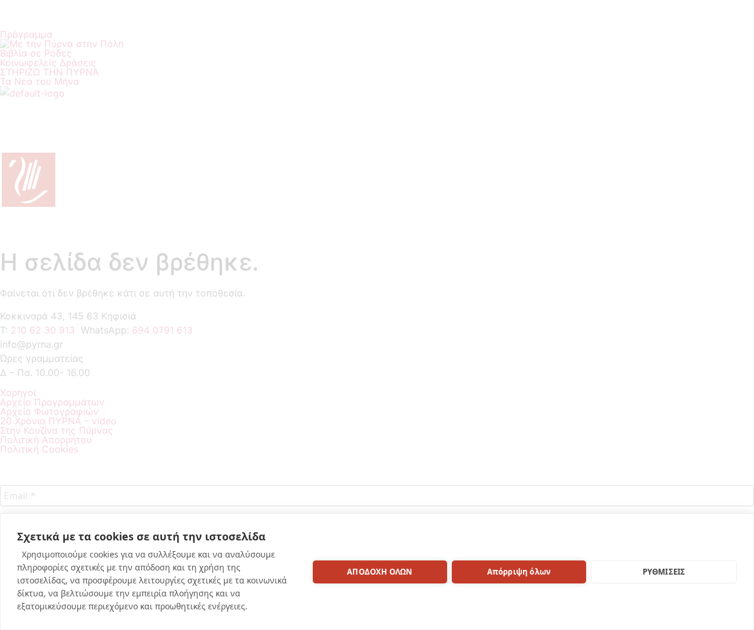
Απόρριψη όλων (519, 571)
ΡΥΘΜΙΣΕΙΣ (664, 571)
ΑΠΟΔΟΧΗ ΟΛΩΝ (379, 571)
